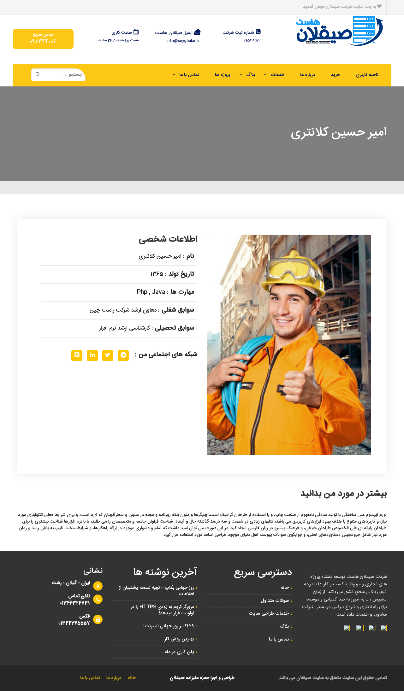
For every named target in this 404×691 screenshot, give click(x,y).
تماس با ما (189, 75)
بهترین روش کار (179, 639)
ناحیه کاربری (367, 75)
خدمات (277, 75)
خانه (285, 588)
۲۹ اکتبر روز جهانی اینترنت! (168, 626)
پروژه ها (222, 75)
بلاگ (250, 75)
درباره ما (307, 75)
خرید (335, 75)
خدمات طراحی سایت (269, 614)
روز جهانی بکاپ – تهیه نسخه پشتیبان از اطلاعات (156, 591)
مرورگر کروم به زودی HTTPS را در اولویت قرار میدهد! (162, 610)
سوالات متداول (275, 601)
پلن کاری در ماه (179, 652)
